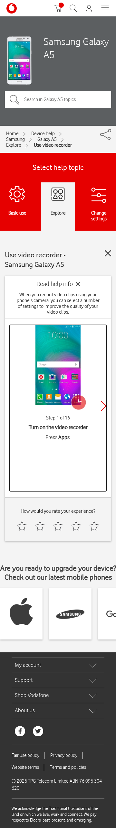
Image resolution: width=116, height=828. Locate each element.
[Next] (103, 406)
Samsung (15, 139)
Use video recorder (53, 145)
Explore (13, 145)
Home (12, 133)
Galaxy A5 (47, 139)
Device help (43, 133)
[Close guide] (108, 253)
